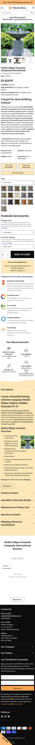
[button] (6, 738)
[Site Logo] (17, 8)
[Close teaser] (13, 743)
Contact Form (5, 618)
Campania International (12, 73)
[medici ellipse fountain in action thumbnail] (10, 60)
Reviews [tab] (5, 566)
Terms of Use (5, 704)
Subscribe (17, 688)
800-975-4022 (7, 19)
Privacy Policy (17, 704)
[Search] (31, 13)
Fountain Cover (6, 220)
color (3, 179)
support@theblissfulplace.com (22, 19)
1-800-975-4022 (15, 271)
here (6, 228)
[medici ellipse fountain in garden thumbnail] (4, 60)
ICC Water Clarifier (8, 237)
